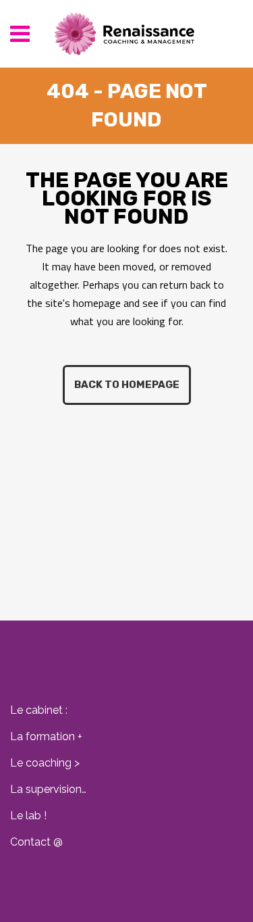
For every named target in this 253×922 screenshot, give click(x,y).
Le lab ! (28, 815)
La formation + (46, 736)
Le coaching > (45, 762)
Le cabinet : (38, 710)
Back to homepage (126, 385)
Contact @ (36, 841)
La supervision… (48, 789)
